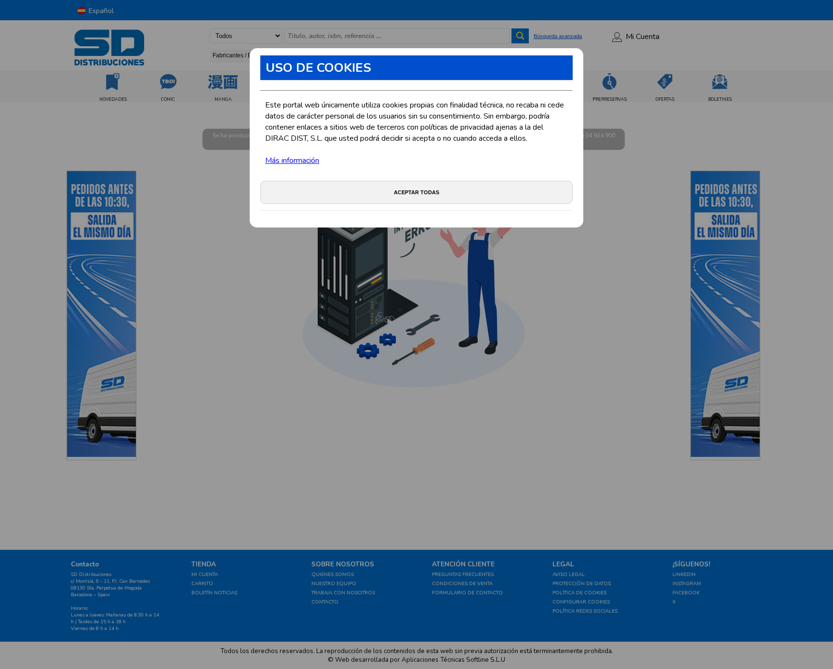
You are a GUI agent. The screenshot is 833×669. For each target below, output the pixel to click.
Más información (292, 160)
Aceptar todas (416, 192)
